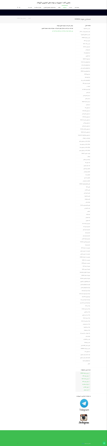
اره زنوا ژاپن (88, 104)
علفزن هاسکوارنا (87, 196)
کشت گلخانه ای (87, 208)
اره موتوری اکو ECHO (86, 117)
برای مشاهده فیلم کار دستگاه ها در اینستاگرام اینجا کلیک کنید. (62, 31)
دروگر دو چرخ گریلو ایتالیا (86, 290)
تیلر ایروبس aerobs (86, 46)
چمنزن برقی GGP (87, 40)
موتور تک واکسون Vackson (85, 278)
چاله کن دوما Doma (86, 318)
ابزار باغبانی (88, 92)
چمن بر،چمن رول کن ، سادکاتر (85, 31)
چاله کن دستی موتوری (86, 315)
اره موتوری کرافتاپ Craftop (85, 129)
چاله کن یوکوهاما (87, 330)
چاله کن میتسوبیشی (86, 324)
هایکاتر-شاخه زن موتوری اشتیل (84, 141)
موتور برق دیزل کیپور (86, 229)
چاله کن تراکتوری (87, 312)
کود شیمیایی (88, 217)
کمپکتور (88, 211)
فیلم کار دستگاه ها (85, 384)
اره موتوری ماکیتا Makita (85, 132)
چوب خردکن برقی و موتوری (85, 354)
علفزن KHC (88, 187)
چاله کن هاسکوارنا (87, 327)
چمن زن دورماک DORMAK (85, 348)
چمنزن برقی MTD (85, 381)
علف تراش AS (87, 162)
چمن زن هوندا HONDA (86, 37)
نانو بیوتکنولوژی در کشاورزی (85, 281)
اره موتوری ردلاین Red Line (85, 120)
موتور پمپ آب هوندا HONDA (85, 257)
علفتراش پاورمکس (87, 171)
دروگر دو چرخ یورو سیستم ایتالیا (84, 293)
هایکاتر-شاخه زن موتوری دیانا (85, 147)
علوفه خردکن (88, 202)
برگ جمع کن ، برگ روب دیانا (85, 333)
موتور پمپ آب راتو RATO (85, 248)
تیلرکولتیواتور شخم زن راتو (85, 80)
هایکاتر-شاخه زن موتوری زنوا (85, 144)
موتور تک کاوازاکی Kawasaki (85, 272)
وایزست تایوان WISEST (86, 153)
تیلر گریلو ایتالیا (87, 77)
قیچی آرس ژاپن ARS (86, 83)
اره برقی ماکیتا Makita (86, 101)
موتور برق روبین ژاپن (86, 235)
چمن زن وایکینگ (87, 342)
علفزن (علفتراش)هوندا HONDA (84, 184)
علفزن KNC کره (87, 190)
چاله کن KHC (87, 306)
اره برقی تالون (87, 98)
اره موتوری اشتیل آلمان (86, 114)
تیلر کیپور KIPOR (87, 74)
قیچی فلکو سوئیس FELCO (85, 205)
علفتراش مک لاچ (87, 178)
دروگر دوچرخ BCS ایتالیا (86, 296)
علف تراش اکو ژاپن (87, 165)
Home (29, 18)
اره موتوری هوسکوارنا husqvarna (84, 135)
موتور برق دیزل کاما (86, 226)
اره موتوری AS (87, 107)
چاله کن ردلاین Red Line (85, 321)
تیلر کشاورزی (88, 56)
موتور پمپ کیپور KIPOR (86, 263)
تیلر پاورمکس (87, 50)
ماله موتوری (88, 220)
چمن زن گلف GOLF (86, 43)
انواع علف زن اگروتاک (86, 138)
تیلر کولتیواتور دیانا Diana (85, 62)
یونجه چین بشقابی (86, 159)
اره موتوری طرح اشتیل (86, 126)
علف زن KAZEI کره (86, 339)
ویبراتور (89, 156)
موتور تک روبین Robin (86, 269)
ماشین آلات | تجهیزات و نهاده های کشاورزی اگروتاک (53, 3)
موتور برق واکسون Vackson (85, 242)
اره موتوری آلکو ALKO (86, 110)
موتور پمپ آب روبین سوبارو (85, 251)
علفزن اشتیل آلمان (87, 193)
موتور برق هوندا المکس (86, 238)
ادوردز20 (83, 443)
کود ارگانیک (88, 214)
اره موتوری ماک (87, 351)
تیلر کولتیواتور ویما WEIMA (85, 71)
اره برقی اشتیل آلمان (86, 95)
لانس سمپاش (86, 390)
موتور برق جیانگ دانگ (86, 223)
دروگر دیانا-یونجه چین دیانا (85, 299)
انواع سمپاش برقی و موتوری (85, 357)
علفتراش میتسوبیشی (86, 181)
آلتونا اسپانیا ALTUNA (86, 89)
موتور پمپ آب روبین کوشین (85, 254)
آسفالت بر (88, 86)
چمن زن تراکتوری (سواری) (85, 34)
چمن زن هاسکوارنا (87, 28)
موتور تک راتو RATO (86, 266)
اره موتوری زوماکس (86, 123)
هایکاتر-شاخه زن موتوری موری (84, 150)
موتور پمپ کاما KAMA (86, 260)
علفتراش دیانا (87, 174)
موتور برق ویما (87, 245)
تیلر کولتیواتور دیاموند (86, 360)
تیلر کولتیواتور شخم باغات (85, 65)
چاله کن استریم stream (86, 309)
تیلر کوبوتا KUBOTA (86, 59)
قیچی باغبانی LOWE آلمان (85, 345)
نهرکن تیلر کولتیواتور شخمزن (85, 284)
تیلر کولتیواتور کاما (87, 53)
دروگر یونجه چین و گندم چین (85, 302)
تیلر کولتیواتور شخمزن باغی (85, 68)
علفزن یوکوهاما (87, 199)
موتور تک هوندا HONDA (85, 275)
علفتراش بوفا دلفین (86, 168)
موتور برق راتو (87, 232)
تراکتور (89, 363)
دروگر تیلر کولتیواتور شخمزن (85, 287)
